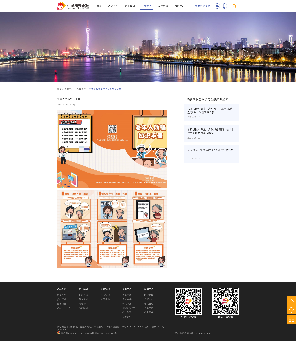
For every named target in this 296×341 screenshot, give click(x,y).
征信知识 (127, 312)
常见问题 (127, 303)
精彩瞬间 (83, 308)
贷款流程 (127, 295)
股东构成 (83, 299)
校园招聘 (105, 299)
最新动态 (149, 299)
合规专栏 (81, 89)
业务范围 (61, 303)
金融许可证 (86, 326)
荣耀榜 (82, 303)
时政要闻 (149, 295)
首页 (99, 6)
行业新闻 (149, 312)
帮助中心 (180, 6)
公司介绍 (83, 295)
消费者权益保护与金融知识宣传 (105, 89)
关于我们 (130, 6)
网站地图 (61, 326)
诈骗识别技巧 (129, 308)
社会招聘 (105, 295)
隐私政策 (73, 326)
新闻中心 (146, 6)
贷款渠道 (61, 299)
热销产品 (61, 295)
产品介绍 (113, 6)
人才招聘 (163, 6)
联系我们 (127, 316)
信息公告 (149, 303)
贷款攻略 (127, 299)
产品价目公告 (64, 308)
